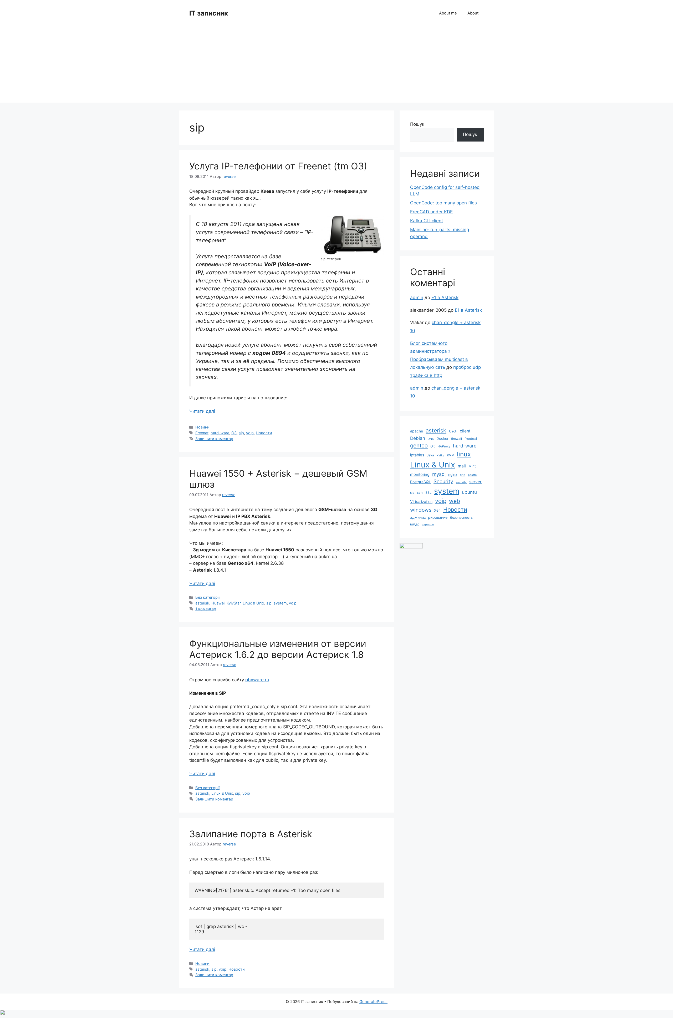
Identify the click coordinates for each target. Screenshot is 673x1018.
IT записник (208, 13)
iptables (417, 455)
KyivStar (234, 603)
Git (432, 446)
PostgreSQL (420, 482)
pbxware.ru (257, 679)
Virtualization (421, 501)
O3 (234, 433)
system (280, 603)
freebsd (471, 439)
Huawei (218, 603)
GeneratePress (373, 1001)
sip (241, 433)
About (472, 13)
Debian (417, 438)
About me (448, 13)
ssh (420, 493)
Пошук (417, 124)
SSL (428, 493)
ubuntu (469, 492)
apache (416, 431)
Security (443, 481)
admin (416, 297)
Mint (472, 466)
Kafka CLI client (426, 220)
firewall (456, 439)
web (454, 501)
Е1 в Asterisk (444, 297)
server (475, 481)
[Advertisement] (336, 66)
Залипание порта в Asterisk (250, 833)
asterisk (202, 603)
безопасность (461, 518)
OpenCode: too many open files (443, 202)
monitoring (420, 474)
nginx (452, 474)
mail (462, 465)
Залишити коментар (214, 438)
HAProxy (443, 446)
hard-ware (220, 433)
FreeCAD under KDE (431, 211)
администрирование (428, 517)
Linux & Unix (253, 603)
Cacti (453, 431)
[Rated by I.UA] (411, 547)
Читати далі (202, 411)
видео (414, 524)
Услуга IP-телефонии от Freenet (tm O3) (278, 166)
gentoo (419, 445)
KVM (450, 455)
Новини (202, 427)
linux (464, 454)
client (465, 431)
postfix (472, 475)
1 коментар (205, 609)
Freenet (201, 433)
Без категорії (207, 597)
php (462, 475)
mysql (439, 474)
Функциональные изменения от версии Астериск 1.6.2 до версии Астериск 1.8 (277, 649)
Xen (437, 510)
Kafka (440, 455)
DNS (431, 439)
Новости (264, 433)
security (461, 482)
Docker (442, 438)
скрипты (428, 524)
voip (250, 433)
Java (430, 455)
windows (420, 510)
